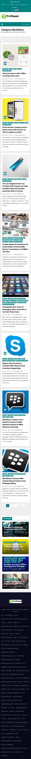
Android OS (3, 622)
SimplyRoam (14, 560)
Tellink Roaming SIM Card (20, 704)
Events (15, 637)
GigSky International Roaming (18, 641)
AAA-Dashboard (9, 615)
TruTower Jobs (24, 715)
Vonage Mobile (4, 729)
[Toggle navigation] (28, 24)
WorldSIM (25, 748)
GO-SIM (3, 648)
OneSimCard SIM (7, 558)
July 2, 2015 (7, 371)
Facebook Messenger (23, 637)
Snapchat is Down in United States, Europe (13, 546)
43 (19, 505)
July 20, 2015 (8, 254)
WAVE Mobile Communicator (7, 737)
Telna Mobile (4, 707)
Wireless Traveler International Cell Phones (11, 748)
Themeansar (15, 611)
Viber (23, 718)
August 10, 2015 (8, 135)
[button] (22, 24)
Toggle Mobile (4, 711)
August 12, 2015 (8, 78)
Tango (20, 700)
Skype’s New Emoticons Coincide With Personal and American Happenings (13, 365)
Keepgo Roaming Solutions (7, 663)
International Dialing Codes (7, 659)
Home (2, 615)
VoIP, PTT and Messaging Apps (17, 726)
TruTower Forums (15, 715)
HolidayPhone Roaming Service (8, 655)
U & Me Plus (4, 718)
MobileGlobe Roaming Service (8, 678)
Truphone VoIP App (5, 715)
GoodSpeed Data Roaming (12, 648)
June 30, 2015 (8, 486)
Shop (27, 689)
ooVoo (9, 685)
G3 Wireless (7, 641)
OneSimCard (4, 685)
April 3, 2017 (9, 586)
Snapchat (5, 241)
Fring (2, 641)
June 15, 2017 (9, 569)
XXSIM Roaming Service (6, 752)
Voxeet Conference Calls (24, 729)
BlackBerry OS (16, 626)
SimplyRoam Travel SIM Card (14, 692)
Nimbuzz (20, 681)
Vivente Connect (5, 726)
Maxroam (25, 667)
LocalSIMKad (4, 667)
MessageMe (9, 670)
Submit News (15, 700)
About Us (16, 615)
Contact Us (11, 633)
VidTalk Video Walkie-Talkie (7, 722)
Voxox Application (9, 733)
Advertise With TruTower (7, 618)
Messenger (16, 239)
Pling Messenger (25, 685)
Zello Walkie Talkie (18, 752)
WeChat (19, 68)
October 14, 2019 (10, 549)
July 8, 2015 (7, 314)
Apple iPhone (17, 622)
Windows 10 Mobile (7, 70)
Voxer (2, 733)
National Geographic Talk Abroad (9, 681)
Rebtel (8, 689)
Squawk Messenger (17, 696)
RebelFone (15, 558)
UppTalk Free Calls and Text (14, 718)
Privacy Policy (4, 755)
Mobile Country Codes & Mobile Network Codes (12, 674)
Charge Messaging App (6, 630)
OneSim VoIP (26, 681)
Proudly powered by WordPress (9, 609)
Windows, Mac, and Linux (8, 304)
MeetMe (3, 670)
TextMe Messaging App (21, 707)
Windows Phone (24, 4)
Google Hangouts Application (8, 652)
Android (3, 4)
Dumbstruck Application (6, 637)
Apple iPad (10, 622)
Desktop (17, 4)
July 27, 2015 (7, 194)
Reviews (24, 179)
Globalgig (25, 644)
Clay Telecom (4, 633)
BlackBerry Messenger (20, 237)
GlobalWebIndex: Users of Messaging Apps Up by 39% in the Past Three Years (14, 309)
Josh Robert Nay (20, 78)
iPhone (12, 4)
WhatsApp (14, 302)
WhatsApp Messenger (6, 740)
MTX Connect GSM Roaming (23, 678)
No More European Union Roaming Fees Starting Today (15, 566)
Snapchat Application (6, 696)
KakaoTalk (21, 122)
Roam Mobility (22, 558)
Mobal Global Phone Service (22, 670)
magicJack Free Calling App (15, 667)
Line (11, 239)
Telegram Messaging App (7, 704)
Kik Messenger (18, 663)
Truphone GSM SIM (19, 711)
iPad (8, 4)
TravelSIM (20, 560)
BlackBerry (14, 7)
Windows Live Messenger (7, 744)
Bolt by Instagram (25, 626)
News (15, 68)
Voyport (16, 733)
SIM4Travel (3, 692)
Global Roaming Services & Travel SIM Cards (11, 644)
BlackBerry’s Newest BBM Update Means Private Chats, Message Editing (14, 480)
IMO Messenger (20, 655)
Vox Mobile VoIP (13, 729)
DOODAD (17, 633)
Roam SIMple (7, 560)
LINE (24, 663)
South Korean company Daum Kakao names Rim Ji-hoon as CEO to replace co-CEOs (14, 129)
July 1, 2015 (7, 430)
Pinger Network (16, 685)
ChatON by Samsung (18, 630)
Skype (4, 360)
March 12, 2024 (9, 532)
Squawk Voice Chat (5, 700)
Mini (14, 670)
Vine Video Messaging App (21, 722)
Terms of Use (11, 707)
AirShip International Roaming (21, 618)
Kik (17, 300)
